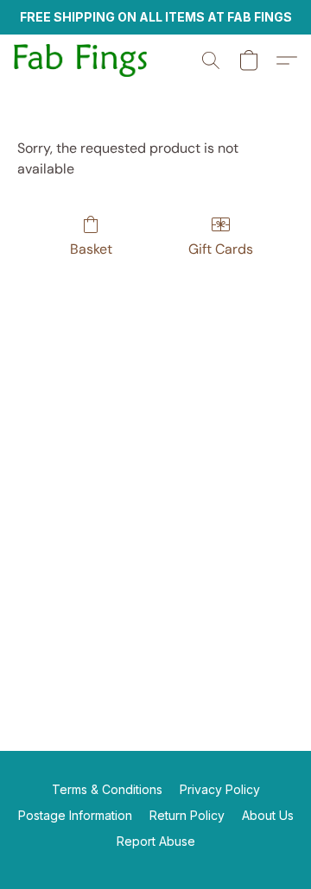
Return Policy (187, 815)
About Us (268, 815)
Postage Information (75, 815)
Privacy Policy (220, 789)
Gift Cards (220, 249)
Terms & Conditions (107, 789)
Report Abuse (156, 841)
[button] (84, 60)
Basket (91, 249)
